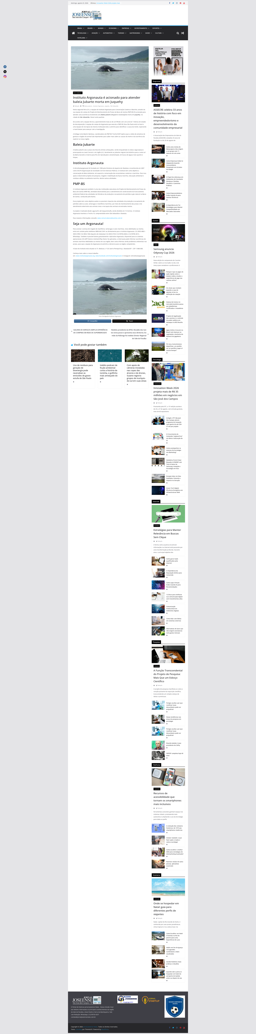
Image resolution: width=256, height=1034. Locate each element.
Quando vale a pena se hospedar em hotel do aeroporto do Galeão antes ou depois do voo (174, 975)
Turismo (121, 33)
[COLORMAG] (87, 997)
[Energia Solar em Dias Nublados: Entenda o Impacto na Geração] (158, 479)
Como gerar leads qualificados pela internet (172, 561)
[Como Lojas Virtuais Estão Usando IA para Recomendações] (158, 585)
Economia (112, 28)
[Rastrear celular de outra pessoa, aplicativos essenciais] (158, 864)
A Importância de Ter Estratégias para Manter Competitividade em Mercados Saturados (174, 208)
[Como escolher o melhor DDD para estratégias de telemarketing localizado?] (158, 852)
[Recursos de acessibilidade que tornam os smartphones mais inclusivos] (168, 777)
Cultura (158, 33)
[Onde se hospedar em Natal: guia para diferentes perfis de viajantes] (168, 887)
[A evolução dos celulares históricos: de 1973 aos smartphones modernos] (158, 829)
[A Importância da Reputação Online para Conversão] (158, 573)
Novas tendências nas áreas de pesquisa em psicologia (173, 719)
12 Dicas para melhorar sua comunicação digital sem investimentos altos (174, 597)
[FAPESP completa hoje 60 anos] (158, 755)
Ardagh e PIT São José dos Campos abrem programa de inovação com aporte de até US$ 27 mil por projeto (174, 422)
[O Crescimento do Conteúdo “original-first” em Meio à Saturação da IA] (158, 438)
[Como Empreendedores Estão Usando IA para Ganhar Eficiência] (158, 196)
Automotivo (107, 33)
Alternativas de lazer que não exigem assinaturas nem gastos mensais (174, 631)
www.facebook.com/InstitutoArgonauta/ (109, 256)
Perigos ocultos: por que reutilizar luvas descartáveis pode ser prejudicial (174, 706)
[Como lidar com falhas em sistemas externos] (158, 620)
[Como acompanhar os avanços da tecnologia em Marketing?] (158, 451)
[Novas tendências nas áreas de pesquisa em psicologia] (158, 720)
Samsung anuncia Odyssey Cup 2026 (164, 250)
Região (90, 28)
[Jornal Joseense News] (73, 33)
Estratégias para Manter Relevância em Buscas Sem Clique (167, 533)
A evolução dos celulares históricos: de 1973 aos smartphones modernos (174, 828)
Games (156, 244)
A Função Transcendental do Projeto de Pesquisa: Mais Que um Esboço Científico (168, 676)
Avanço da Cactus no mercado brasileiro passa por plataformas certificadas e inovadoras (174, 305)
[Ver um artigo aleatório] (182, 33)
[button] (83, 28)
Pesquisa (156, 666)
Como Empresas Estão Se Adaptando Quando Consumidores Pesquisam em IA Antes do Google (174, 165)
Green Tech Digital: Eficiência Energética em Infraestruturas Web (174, 490)
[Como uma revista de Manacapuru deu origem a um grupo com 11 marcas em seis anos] (158, 151)
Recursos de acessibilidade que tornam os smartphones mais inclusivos (167, 799)
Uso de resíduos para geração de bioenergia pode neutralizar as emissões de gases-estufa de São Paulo (83, 372)
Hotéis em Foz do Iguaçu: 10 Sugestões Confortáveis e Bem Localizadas (174, 951)
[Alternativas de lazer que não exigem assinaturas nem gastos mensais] (158, 631)
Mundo (101, 28)
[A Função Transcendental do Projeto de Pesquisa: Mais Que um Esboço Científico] (168, 654)
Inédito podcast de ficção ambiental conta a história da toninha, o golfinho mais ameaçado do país (109, 372)
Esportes (155, 28)
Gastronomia (135, 33)
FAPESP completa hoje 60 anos (174, 754)
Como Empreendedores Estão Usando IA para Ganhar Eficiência (174, 195)
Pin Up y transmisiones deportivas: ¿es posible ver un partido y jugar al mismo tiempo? (174, 347)
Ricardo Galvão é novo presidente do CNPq (173, 744)
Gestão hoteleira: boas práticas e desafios (173, 963)
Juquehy (107, 106)
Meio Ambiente (78, 93)
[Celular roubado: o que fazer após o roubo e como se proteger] (158, 841)
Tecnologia (81, 33)
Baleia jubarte (88, 106)
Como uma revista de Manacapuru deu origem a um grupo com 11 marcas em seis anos (174, 150)
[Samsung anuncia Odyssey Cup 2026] (168, 233)
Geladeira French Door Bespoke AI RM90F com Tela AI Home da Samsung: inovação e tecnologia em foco (174, 464)
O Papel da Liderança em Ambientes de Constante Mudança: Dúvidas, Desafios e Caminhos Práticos (174, 181)
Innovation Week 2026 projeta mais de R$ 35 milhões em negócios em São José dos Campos (168, 393)
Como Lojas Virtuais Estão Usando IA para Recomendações (173, 585)
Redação (77, 106)
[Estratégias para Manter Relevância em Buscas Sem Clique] (168, 514)
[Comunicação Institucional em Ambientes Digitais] (158, 609)
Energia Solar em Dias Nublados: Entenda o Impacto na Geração (173, 478)
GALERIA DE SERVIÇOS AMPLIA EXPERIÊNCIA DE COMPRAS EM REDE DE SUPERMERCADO (90, 331)
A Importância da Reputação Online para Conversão (174, 573)
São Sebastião (114, 106)
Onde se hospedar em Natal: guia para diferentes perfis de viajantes (166, 909)
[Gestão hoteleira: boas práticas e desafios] (158, 963)
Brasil (79, 28)
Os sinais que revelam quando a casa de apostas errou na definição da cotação (173, 291)
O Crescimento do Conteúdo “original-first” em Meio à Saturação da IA (174, 437)
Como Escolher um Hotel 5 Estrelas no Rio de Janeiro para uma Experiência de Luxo (174, 937)
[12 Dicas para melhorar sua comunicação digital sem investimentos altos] (158, 597)
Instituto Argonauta (98, 106)
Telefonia (157, 789)
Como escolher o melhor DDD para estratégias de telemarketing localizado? (174, 852)
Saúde (147, 33)
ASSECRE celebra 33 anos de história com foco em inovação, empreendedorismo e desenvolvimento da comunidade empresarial (168, 118)
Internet (156, 525)
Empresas (125, 28)
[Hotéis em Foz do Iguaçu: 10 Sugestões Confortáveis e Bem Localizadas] (158, 951)
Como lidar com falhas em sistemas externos (173, 620)
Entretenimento (140, 28)
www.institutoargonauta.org (85, 256)
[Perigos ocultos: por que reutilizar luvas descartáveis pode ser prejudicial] (158, 707)
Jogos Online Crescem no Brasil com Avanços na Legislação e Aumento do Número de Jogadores (174, 333)
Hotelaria (81, 38)
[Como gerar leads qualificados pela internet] (158, 562)
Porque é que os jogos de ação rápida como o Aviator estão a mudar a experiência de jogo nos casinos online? (174, 276)
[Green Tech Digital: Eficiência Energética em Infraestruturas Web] (158, 491)
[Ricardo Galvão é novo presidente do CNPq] (158, 745)
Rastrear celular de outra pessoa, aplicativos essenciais (174, 864)
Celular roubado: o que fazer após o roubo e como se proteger (174, 840)
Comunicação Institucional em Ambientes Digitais (172, 609)
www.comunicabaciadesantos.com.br (109, 218)
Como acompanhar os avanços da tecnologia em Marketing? (173, 450)
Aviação (95, 33)
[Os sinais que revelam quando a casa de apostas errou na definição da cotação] (158, 292)
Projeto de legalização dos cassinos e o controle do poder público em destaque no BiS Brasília (174, 319)
